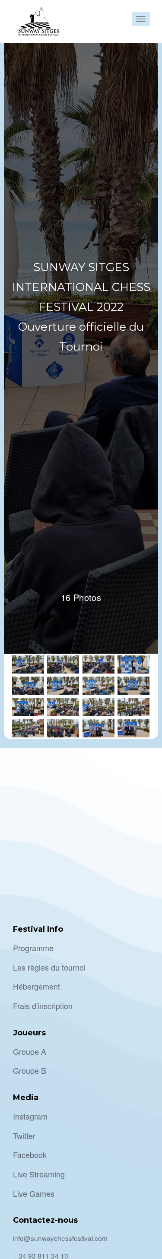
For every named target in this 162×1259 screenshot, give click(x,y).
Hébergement (36, 986)
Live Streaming (39, 1174)
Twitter (24, 1135)
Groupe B (29, 1070)
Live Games (33, 1193)
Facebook (30, 1154)
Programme (33, 947)
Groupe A (29, 1051)
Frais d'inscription (43, 1005)
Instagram (30, 1116)
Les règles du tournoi (49, 967)
